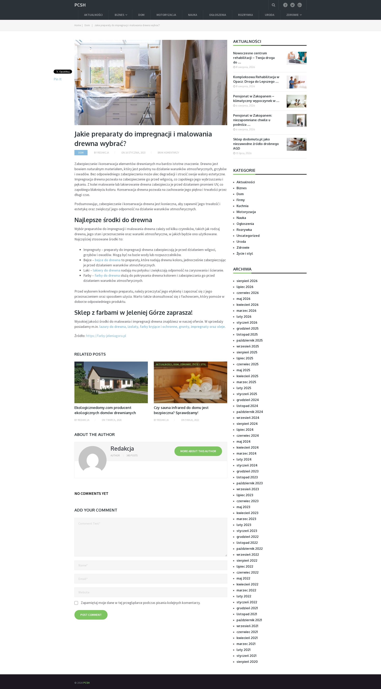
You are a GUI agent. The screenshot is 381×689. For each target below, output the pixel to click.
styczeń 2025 (247, 394)
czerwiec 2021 (247, 632)
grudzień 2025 (248, 328)
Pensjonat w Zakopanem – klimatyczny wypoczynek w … (256, 98)
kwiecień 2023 (247, 513)
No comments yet (91, 493)
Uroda (269, 15)
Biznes (119, 15)
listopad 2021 (247, 614)
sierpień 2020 (247, 662)
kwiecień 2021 (247, 638)
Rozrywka (245, 15)
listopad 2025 (247, 334)
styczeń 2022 (247, 602)
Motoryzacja (166, 15)
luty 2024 (244, 459)
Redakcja (103, 152)
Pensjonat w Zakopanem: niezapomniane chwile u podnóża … (252, 120)
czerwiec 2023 (248, 501)
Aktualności (93, 15)
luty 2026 (244, 317)
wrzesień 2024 (248, 418)
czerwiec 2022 (248, 572)
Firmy (241, 200)
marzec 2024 (247, 453)
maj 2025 (243, 370)
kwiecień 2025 (247, 376)
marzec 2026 (246, 311)
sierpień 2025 (247, 352)
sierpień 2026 (247, 281)
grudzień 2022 (248, 537)
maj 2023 (243, 507)
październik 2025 (250, 340)
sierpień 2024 (247, 424)
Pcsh (80, 5)
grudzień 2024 (248, 400)
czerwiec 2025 (248, 364)
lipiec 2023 (245, 495)
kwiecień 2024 (248, 447)
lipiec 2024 (245, 430)
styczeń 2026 (247, 322)
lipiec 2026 (245, 287)
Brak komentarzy (168, 152)
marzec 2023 (246, 519)
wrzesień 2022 (248, 555)
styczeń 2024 (247, 465)
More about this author (198, 451)
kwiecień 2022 (247, 584)
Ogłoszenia (217, 15)
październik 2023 (250, 483)
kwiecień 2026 (248, 305)
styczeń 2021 (246, 656)
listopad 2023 (247, 477)
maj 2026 (243, 299)
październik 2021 (249, 620)
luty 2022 (244, 596)
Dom (141, 15)
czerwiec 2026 (248, 293)
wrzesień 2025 (248, 346)
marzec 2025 (246, 382)
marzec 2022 (246, 590)
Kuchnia (242, 206)
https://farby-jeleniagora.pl (106, 335)
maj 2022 (243, 578)
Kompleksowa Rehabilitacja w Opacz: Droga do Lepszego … (256, 79)
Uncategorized (248, 236)
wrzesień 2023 (248, 489)
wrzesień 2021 (247, 626)
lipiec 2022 (245, 566)
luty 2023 (244, 525)
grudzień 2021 (247, 608)
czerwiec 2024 (248, 436)
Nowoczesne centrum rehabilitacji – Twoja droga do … (254, 57)
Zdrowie (292, 15)
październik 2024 (250, 412)
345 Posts (132, 455)
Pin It (58, 79)
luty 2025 (244, 388)
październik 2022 (250, 549)
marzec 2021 (246, 644)
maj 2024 (244, 441)
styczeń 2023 (247, 531)
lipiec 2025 (245, 358)
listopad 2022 (247, 543)
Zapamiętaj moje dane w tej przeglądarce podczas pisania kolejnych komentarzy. (140, 602)
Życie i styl (245, 253)
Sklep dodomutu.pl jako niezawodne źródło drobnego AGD (256, 143)
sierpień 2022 (247, 560)
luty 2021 (243, 650)
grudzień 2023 (248, 471)
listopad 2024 (247, 406)
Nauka (192, 15)
